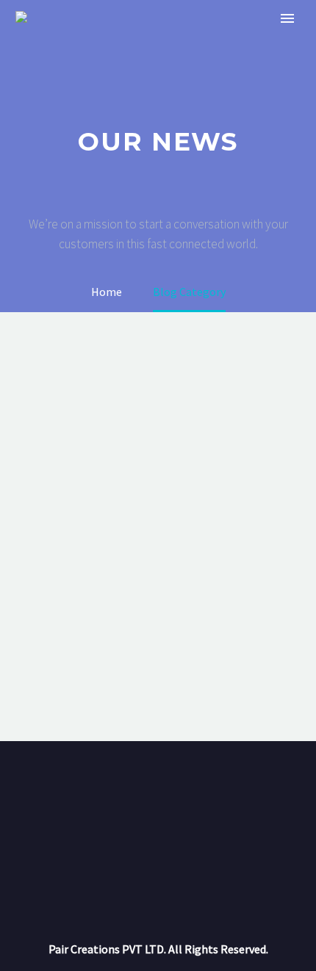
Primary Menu (287, 18)
